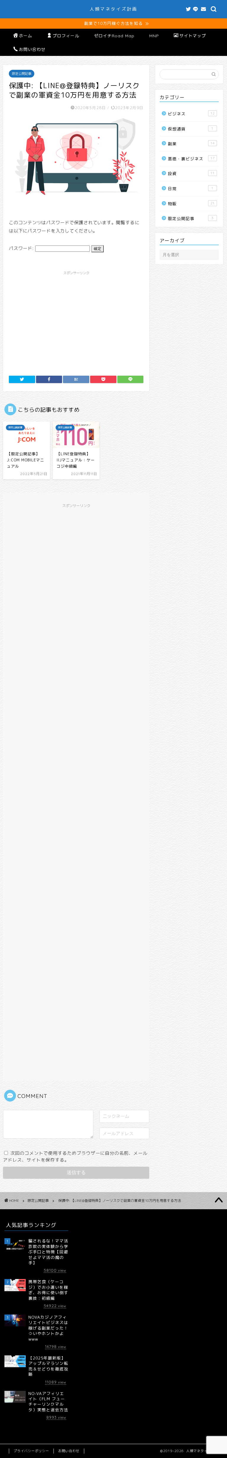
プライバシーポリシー (31, 1451)
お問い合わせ (32, 49)
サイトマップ (192, 35)
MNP (154, 35)
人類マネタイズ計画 (113, 9)
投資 (191, 173)
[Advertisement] (76, 319)
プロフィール (66, 35)
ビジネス (191, 114)
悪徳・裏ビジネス (191, 159)
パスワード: (22, 248)
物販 (191, 203)
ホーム (25, 35)
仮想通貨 (190, 129)
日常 (190, 188)
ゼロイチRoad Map (114, 35)
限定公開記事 (21, 73)
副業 (191, 143)
